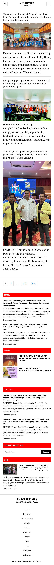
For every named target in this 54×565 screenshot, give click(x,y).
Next (33, 283)
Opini (27, 541)
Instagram (27, 555)
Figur (27, 546)
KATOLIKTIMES (27, 3)
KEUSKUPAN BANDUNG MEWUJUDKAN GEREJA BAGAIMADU (35, 369)
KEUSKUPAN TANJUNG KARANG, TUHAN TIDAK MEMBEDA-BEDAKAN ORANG (34, 358)
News (27, 509)
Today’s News (27, 518)
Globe (27, 527)
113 (24, 283)
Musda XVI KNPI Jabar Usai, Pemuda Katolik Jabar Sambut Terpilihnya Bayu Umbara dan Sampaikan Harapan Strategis (25, 154)
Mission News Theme (19, 561)
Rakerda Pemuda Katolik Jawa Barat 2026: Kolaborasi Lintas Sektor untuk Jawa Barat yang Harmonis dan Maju (26, 421)
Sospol (27, 536)
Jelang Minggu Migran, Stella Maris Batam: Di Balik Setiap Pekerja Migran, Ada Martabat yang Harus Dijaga (25, 326)
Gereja (27, 523)
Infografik (27, 550)
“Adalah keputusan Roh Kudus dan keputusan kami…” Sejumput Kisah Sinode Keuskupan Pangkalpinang (34, 467)
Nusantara (27, 532)
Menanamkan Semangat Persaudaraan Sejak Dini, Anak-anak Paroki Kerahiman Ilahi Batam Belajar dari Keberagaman (26, 302)
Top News (27, 514)
